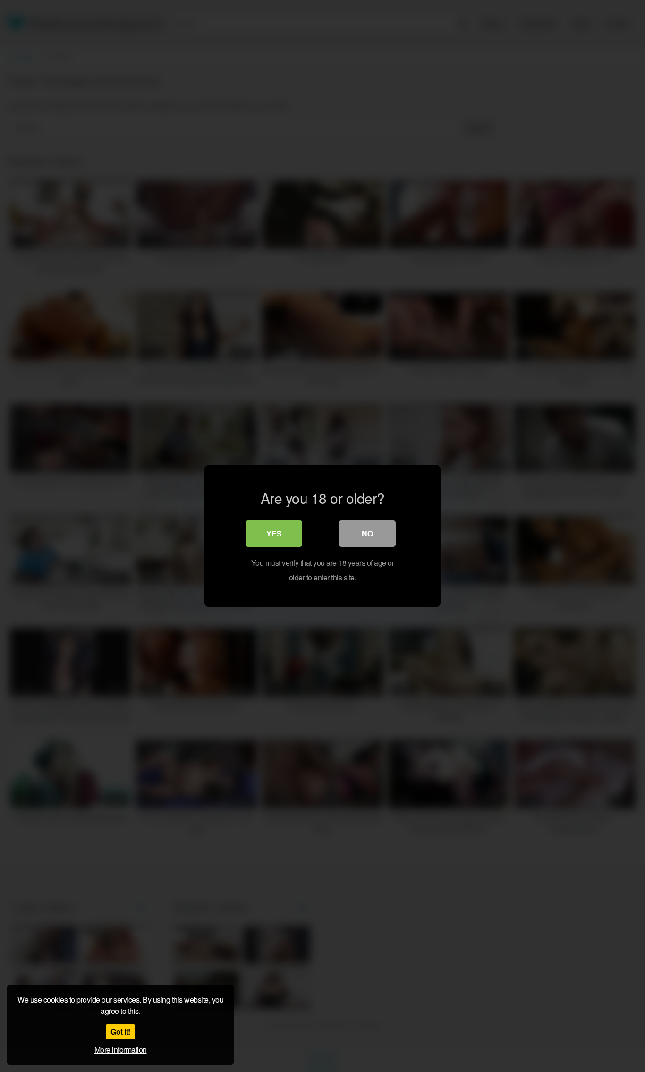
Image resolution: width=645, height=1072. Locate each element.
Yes (274, 533)
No (367, 533)
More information (120, 1049)
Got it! (120, 1031)
